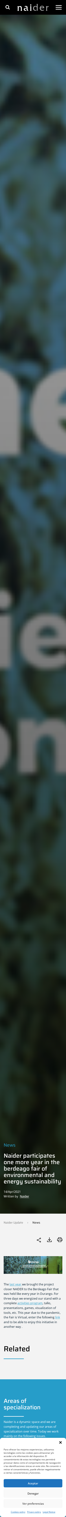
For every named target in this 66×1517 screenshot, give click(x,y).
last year (16, 1284)
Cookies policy (18, 1512)
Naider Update (13, 1222)
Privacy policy (34, 1512)
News (9, 1145)
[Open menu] (58, 7)
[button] (60, 1442)
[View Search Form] (8, 7)
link (57, 1317)
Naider (24, 1196)
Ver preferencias (33, 1503)
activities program (30, 1303)
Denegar (33, 1493)
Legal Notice (49, 1512)
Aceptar (33, 1483)
